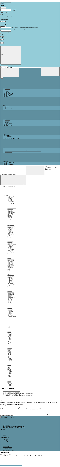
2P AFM (9, 344)
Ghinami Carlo (10, 233)
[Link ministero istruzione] (5, 2)
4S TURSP (10, 372)
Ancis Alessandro (11, 197)
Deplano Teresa (10, 227)
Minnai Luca (10, 257)
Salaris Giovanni (11, 292)
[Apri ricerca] (50, 71)
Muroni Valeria (10, 263)
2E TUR (9, 338)
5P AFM (9, 382)
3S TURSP (10, 360)
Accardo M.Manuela (11, 196)
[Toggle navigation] (9, 72)
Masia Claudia (10, 250)
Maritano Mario (10, 248)
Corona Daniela (10, 218)
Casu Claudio (10, 210)
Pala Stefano (10, 269)
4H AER (9, 367)
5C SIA (9, 375)
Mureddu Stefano (11, 261)
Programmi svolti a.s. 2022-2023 (50, 167)
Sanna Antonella (11, 294)
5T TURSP (10, 385)
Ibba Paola (9, 235)
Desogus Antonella (11, 228)
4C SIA (9, 364)
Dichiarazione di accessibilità (8, 443)
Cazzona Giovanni (11, 213)
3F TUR (9, 352)
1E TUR (9, 328)
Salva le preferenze (9, 415)
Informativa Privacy (6, 441)
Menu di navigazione (22, 184)
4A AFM (9, 362)
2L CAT (9, 342)
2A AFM (9, 336)
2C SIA (9, 337)
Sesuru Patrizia (10, 309)
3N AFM (9, 356)
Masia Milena (10, 251)
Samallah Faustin (11, 293)
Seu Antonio (10, 310)
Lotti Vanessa (10, 242)
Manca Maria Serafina (12, 244)
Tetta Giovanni (10, 315)
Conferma (6, 66)
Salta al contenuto (3, 0)
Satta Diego (10, 299)
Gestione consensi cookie (7, 447)
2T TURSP (10, 348)
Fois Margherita (10, 230)
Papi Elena (9, 274)
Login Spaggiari (30, 29)
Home (45, 166)
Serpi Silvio (10, 305)
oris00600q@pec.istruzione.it (15, 427)
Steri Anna (9, 314)
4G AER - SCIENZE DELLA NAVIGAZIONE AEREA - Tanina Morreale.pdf (18, 393)
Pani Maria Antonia (11, 270)
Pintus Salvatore (10, 282)
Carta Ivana (10, 206)
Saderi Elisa (10, 291)
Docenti (45, 168)
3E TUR (9, 351)
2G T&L (9, 340)
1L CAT (9, 332)
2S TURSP (10, 347)
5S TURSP (10, 384)
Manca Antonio (10, 243)
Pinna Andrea (10, 278)
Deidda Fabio (10, 222)
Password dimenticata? (4, 12)
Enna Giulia (10, 229)
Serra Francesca (10, 307)
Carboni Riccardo (11, 203)
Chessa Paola (10, 215)
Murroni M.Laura (11, 264)
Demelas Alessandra (11, 226)
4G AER (9, 366)
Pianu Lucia (10, 277)
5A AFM (9, 374)
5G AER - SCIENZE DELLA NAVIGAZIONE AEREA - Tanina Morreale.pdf (18, 395)
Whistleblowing (6, 446)
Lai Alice (9, 236)
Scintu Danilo (10, 301)
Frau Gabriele (10, 232)
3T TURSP (10, 361)
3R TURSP (10, 359)
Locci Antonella (10, 239)
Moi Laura (9, 258)
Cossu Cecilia (10, 219)
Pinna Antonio (10, 279)
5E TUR (9, 376)
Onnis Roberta (10, 266)
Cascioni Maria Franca (12, 208)
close (2, 77)
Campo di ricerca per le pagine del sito (7, 174)
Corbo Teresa (10, 217)
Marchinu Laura (10, 246)
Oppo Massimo (10, 267)
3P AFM (9, 358)
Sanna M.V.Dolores (11, 297)
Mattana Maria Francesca (12, 252)
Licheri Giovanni (11, 238)
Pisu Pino (9, 285)
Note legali (5, 440)
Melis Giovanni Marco (12, 254)
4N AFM (9, 369)
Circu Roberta (10, 216)
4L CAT (9, 368)
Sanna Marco (10, 296)
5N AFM (9, 381)
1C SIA (9, 327)
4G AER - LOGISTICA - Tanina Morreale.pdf (11, 392)
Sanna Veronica (10, 298)
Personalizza (3, 404)
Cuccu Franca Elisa (11, 221)
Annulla (2, 66)
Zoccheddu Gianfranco (12, 316)
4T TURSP (10, 373)
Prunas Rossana (10, 288)
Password (13, 10)
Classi (6, 325)
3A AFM (9, 349)
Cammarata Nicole (11, 201)
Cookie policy (5, 439)
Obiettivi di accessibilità (7, 444)
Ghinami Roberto (11, 234)
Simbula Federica (11, 312)
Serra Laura (10, 308)
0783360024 (6, 425)
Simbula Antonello (11, 311)
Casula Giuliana (10, 211)
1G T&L (9, 329)
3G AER (9, 353)
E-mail (13, 27)
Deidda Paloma (10, 224)
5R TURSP (10, 383)
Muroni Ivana (10, 262)
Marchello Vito (10, 245)
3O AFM (9, 357)
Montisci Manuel (11, 259)
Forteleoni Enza (10, 231)
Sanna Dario (10, 295)
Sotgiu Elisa (10, 313)
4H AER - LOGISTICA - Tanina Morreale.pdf (11, 394)
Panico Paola (10, 272)
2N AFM (9, 343)
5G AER (9, 378)
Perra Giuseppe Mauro (12, 276)
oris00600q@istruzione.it (14, 426)
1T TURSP (10, 335)
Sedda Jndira (10, 303)
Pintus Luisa (10, 281)
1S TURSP (10, 334)
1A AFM (9, 326)
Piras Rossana (10, 283)
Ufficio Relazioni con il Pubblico (9, 442)
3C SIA (9, 350)
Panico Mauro (10, 271)
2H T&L (9, 341)
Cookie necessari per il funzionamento (7, 413)
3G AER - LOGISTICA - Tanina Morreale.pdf (11, 391)
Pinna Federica (10, 280)
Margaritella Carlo (11, 247)
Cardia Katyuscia (11, 204)
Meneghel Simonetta (11, 255)
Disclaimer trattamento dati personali (7, 456)
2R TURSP (10, 345)
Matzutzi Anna (10, 253)
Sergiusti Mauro (10, 304)
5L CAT (9, 379)
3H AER (9, 354)
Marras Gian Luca (11, 249)
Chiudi (2, 36)
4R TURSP (10, 371)
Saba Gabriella (10, 290)
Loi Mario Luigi (10, 241)
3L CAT (9, 355)
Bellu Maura (10, 200)
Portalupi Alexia (10, 287)
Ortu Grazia (10, 268)
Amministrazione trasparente (8, 448)
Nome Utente (14, 9)
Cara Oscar (10, 202)
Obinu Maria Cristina (11, 265)
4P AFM (9, 370)
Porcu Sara (10, 286)
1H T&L (9, 331)
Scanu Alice (10, 300)
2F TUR (9, 339)
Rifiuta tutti (10, 404)
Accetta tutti (18, 404)
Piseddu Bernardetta (11, 284)
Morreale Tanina (11, 260)
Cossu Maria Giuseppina (12, 220)
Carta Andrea (10, 205)
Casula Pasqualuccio (11, 212)
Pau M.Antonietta (11, 275)
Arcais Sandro (10, 198)
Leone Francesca (11, 237)
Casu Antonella (10, 209)
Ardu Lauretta (10, 199)
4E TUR (9, 365)
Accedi (2, 3)
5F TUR (9, 377)
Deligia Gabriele (11, 225)
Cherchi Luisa (10, 214)
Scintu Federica (10, 302)
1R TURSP (10, 333)
